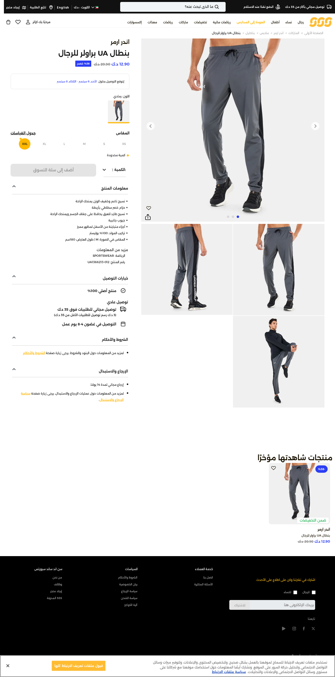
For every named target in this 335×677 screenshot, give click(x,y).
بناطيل (250, 33)
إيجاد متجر (13, 7)
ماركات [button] (183, 22)
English (63, 7)
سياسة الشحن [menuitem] (129, 598)
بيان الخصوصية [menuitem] (128, 584)
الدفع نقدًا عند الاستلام (258, 7)
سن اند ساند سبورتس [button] (48, 569)
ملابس (264, 33)
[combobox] (173, 7)
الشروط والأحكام (34, 353)
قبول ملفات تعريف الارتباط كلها (78, 665)
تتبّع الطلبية (38, 7)
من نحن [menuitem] (57, 577)
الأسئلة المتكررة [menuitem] (203, 584)
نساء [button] (288, 22)
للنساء (287, 592)
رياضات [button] (168, 22)
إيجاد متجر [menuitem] (56, 591)
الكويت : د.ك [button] (82, 7)
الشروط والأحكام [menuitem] (127, 577)
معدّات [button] (152, 22)
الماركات (293, 33)
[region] (167, 666)
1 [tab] (237, 216)
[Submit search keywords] (221, 7)
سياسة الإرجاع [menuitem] (129, 591)
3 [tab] (228, 216)
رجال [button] (301, 22)
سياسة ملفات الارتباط (229, 672)
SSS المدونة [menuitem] (54, 598)
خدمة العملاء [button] (204, 569)
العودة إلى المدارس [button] (251, 22)
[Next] (150, 126)
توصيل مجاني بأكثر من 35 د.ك (305, 7)
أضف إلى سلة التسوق (53, 170)
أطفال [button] (275, 22)
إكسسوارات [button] (134, 22)
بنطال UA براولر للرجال (226, 33)
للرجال (305, 592)
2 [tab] (233, 216)
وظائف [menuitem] (58, 584)
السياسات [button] (131, 569)
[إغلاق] (7, 665)
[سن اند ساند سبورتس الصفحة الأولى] (321, 21)
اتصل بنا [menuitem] (208, 577)
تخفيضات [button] (200, 22)
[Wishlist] (18, 22)
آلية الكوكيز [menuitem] (130, 605)
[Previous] (315, 126)
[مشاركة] (148, 217)
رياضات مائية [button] (222, 22)
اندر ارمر (278, 33)
